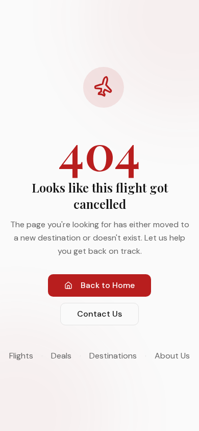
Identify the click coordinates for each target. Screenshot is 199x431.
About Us (172, 355)
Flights (21, 355)
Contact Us (99, 313)
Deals (61, 355)
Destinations (113, 355)
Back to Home (108, 285)
